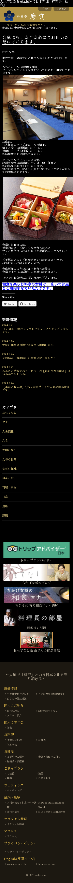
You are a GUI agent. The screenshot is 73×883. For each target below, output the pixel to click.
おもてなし (9, 412)
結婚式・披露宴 (15, 761)
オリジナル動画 (15, 824)
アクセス (61, 9)
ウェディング (14, 790)
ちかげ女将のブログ (31, 25)
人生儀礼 (8, 431)
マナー (6, 422)
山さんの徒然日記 (17, 698)
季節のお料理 (14, 740)
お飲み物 (12, 744)
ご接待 (10, 773)
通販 (5, 506)
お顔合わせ (44, 778)
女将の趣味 (9, 468)
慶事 (9, 778)
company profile (17, 864)
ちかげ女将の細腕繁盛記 (51, 694)
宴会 (9, 728)
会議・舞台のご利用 (49, 757)
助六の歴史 (13, 711)
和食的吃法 (13, 812)
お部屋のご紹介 (15, 757)
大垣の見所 (9, 450)
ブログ (44, 9)
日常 (5, 496)
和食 (5, 440)
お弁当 (42, 740)
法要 (40, 773)
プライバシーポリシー (19, 852)
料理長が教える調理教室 (51, 812)
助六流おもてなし (48, 711)
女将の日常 (9, 459)
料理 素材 (9, 487)
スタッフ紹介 (14, 715)
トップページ (9, 25)
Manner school (47, 864)
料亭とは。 (9, 478)
